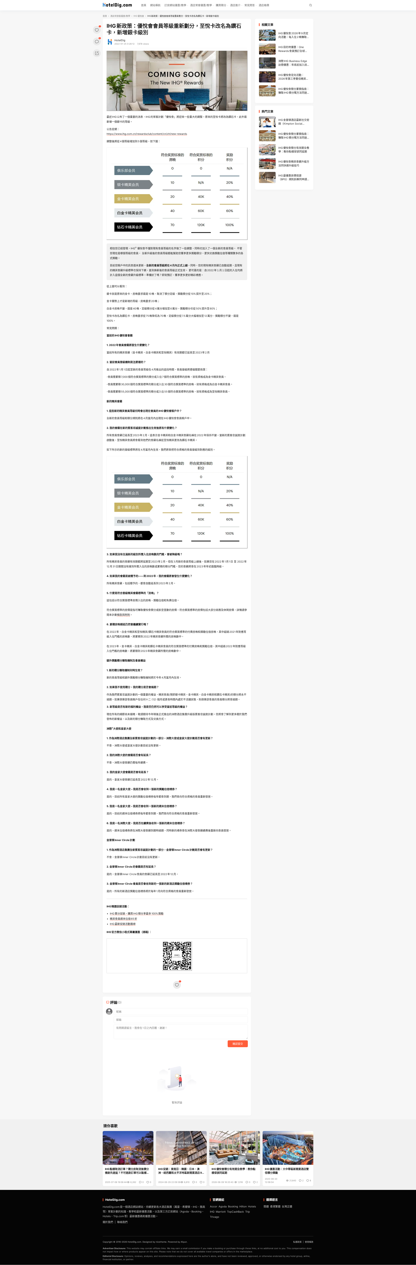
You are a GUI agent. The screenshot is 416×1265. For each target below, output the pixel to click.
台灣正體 (287, 1206)
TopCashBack (235, 1211)
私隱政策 (297, 1242)
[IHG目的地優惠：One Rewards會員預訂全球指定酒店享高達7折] (284, 49)
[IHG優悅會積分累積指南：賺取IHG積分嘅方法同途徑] (284, 91)
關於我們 (108, 1222)
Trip (247, 1211)
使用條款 (309, 1242)
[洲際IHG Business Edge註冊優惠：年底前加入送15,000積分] (284, 63)
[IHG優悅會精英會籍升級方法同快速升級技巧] (284, 163)
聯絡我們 (122, 1222)
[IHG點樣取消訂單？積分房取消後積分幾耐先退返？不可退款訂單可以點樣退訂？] (128, 1148)
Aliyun (184, 1242)
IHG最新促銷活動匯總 (123, 924)
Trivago (214, 1216)
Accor (213, 1206)
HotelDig (119, 40)
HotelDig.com (134, 1242)
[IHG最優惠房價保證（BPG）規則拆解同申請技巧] (284, 177)
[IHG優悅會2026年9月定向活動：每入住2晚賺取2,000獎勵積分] (284, 35)
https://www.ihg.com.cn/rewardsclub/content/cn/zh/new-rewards (147, 133)
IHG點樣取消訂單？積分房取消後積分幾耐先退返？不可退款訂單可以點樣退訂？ (127, 1171)
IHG (212, 1211)
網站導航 (155, 5)
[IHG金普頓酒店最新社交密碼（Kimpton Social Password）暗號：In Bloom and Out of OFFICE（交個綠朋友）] (284, 122)
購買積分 (221, 5)
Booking (233, 1206)
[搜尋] (310, 5)
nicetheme (161, 1242)
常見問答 (249, 5)
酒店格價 (264, 5)
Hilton (243, 1206)
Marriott (221, 1211)
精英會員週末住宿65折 (123, 918)
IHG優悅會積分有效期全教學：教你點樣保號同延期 (233, 1170)
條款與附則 (123, 614)
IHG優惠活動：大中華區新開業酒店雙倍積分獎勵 (287, 1170)
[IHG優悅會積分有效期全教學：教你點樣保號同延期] (284, 149)
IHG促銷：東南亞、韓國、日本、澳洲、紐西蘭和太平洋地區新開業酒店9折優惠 (180, 1171)
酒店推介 (235, 5)
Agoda (223, 1206)
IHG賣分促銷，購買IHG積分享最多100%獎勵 (136, 913)
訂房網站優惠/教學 (175, 5)
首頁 (143, 5)
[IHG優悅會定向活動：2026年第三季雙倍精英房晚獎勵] (284, 77)
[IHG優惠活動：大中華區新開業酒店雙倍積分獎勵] (288, 1148)
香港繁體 (275, 1206)
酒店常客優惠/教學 (201, 5)
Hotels (252, 1206)
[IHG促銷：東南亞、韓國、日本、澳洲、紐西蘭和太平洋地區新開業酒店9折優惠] (181, 1148)
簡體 (266, 1206)
